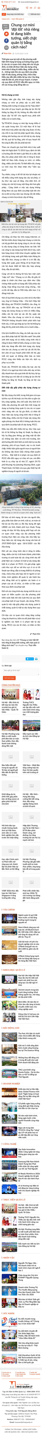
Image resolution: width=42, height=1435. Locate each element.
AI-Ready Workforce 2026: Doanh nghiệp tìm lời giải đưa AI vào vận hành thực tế (29, 1177)
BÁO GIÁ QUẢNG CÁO (29, 1432)
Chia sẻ (30, 659)
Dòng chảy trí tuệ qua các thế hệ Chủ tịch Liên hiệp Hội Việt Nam (28, 1016)
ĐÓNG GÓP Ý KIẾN (29, 1429)
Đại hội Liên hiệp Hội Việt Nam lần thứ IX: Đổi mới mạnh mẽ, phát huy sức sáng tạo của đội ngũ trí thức (28, 980)
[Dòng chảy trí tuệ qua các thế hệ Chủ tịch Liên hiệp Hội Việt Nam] (9, 1017)
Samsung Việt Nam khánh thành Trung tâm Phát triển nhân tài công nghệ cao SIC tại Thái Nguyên (28, 1165)
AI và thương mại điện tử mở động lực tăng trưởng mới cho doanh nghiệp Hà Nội (28, 1189)
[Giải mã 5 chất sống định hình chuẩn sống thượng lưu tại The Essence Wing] (9, 1049)
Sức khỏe (8, 1313)
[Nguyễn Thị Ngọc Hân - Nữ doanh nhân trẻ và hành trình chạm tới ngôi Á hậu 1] (9, 1266)
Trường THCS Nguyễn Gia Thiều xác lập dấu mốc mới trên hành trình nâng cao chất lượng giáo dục (31, 708)
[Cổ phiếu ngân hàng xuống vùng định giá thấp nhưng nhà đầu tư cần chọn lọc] (9, 1107)
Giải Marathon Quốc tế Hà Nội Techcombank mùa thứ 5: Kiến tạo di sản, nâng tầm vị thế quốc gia (29, 1358)
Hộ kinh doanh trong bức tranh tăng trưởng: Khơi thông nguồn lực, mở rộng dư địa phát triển (29, 993)
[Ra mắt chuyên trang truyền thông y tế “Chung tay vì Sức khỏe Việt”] (9, 1322)
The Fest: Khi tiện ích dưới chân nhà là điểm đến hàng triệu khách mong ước (29, 1036)
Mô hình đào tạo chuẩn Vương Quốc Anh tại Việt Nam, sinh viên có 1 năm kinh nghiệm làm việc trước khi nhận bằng (10, 832)
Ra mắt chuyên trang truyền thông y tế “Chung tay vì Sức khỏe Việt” (28, 1321)
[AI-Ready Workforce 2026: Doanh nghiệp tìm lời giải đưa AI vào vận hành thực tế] (9, 1177)
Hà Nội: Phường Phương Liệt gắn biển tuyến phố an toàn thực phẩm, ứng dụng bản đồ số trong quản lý (31, 865)
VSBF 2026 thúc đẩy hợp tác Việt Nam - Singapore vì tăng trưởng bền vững (10, 894)
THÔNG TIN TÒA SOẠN (13, 1429)
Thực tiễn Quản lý (14, 1200)
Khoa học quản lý (14, 970)
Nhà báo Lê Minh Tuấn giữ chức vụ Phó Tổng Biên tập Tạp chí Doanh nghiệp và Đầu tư (29, 1303)
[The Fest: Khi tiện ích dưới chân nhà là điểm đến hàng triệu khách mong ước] (9, 1037)
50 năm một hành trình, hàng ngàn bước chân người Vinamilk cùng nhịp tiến (28, 1119)
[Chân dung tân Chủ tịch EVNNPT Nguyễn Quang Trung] (9, 1278)
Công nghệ (9, 1144)
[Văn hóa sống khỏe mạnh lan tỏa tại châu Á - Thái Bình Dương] (9, 1346)
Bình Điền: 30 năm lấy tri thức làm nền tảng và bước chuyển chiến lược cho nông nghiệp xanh (29, 1005)
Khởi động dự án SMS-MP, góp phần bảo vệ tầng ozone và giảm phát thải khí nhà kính (10, 799)
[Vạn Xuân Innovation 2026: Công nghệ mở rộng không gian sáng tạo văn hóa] (9, 1153)
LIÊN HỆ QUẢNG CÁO (12, 1432)
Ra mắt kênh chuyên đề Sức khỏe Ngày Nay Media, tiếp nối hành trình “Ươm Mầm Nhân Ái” (29, 1334)
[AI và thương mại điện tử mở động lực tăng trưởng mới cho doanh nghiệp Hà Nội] (9, 1189)
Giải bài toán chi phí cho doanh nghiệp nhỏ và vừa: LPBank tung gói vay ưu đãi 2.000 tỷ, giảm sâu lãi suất (28, 946)
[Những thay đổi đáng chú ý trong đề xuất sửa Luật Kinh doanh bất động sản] (9, 1061)
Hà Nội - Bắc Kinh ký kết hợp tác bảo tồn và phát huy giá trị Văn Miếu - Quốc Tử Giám (10, 707)
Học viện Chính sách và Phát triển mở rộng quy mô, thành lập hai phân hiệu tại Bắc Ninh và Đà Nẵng (10, 864)
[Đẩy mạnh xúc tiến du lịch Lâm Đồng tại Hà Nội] (9, 1247)
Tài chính (9, 910)
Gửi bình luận (9, 678)
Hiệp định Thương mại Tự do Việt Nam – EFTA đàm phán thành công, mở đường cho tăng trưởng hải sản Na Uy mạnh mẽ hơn (31, 833)
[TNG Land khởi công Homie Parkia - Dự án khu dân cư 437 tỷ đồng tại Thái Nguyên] (9, 1073)
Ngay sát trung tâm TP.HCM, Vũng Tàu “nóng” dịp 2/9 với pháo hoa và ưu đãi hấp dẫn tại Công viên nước (28, 1132)
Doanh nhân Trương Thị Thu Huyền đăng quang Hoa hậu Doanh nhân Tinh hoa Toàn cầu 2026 (29, 1291)
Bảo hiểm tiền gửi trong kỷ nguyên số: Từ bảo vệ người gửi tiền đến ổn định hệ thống (10, 770)
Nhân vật (8, 1258)
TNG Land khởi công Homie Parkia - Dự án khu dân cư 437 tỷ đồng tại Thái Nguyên (28, 1073)
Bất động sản (11, 1028)
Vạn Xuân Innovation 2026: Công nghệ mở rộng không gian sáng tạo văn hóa (29, 1153)
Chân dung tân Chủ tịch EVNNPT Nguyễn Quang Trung (28, 1277)
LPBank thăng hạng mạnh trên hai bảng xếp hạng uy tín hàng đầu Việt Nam (28, 958)
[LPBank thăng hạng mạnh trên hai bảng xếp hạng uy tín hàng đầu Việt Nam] (9, 959)
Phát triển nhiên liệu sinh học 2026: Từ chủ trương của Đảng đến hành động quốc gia (31, 895)
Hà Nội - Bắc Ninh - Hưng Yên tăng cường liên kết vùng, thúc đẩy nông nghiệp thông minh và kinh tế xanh (31, 800)
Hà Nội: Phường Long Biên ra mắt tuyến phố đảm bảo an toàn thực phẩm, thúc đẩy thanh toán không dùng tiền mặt (10, 740)
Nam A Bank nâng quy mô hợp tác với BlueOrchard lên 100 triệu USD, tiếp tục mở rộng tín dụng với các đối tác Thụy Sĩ (29, 932)
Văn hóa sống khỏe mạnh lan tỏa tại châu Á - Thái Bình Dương (28, 1345)
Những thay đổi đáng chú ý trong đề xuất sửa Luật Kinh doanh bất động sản (28, 1060)
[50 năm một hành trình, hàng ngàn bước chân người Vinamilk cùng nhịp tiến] (9, 1119)
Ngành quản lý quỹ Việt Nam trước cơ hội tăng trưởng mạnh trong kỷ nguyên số (27, 918)
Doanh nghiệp (11, 1083)
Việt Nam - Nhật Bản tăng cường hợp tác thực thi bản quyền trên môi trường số (31, 768)
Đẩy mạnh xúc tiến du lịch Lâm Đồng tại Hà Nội (31, 736)
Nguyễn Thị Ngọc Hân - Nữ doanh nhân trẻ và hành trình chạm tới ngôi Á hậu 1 (29, 1266)
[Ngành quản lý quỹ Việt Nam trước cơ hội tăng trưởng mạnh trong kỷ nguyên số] (9, 918)
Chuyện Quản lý (21, 1372)
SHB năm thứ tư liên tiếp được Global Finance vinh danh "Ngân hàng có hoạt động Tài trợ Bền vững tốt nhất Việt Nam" (28, 1094)
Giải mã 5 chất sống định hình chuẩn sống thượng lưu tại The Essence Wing (28, 1048)
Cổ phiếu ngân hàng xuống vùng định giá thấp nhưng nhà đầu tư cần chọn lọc (29, 1106)
